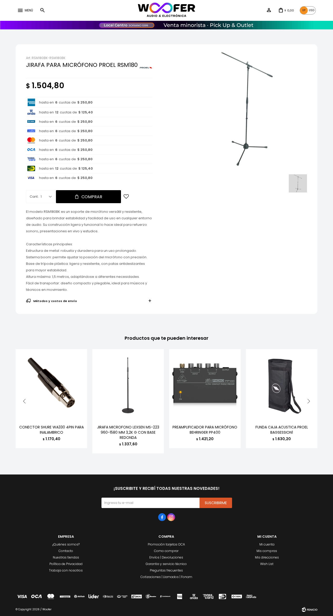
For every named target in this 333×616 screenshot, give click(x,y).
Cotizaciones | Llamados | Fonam (166, 577)
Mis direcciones (267, 557)
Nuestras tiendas (66, 557)
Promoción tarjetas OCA (166, 544)
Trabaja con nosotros (66, 570)
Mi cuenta (266, 544)
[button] (42, 10)
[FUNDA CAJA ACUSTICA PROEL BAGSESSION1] (281, 385)
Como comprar (166, 551)
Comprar (91, 197)
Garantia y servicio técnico (166, 564)
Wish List (266, 564)
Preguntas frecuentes (166, 570)
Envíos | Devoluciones (166, 557)
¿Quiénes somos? (66, 544)
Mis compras (267, 551)
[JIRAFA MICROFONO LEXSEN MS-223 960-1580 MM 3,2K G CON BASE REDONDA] (128, 385)
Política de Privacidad (65, 564)
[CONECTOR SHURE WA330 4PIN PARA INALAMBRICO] (51, 385)
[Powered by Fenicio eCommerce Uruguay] (309, 609)
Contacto (66, 551)
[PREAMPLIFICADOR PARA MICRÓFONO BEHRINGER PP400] (205, 385)
